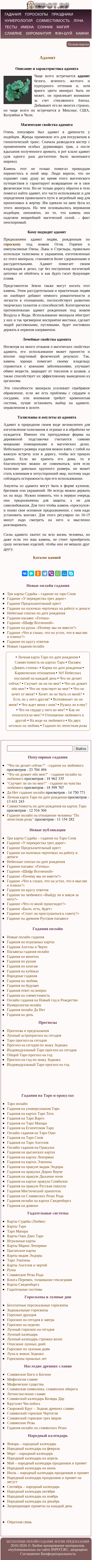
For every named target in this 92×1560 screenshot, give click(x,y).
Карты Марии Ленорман (27, 1245)
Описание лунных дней (26, 1343)
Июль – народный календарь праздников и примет (48, 1472)
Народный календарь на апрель (32, 1457)
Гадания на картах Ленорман (30, 1156)
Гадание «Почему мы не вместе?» (34, 876)
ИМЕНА (27, 27)
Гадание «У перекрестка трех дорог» (36, 842)
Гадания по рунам (21, 961)
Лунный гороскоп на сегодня (30, 1329)
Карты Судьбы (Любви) (26, 1221)
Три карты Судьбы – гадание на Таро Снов (41, 837)
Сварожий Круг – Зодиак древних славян (40, 1408)
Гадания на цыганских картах (31, 1151)
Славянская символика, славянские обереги (42, 1388)
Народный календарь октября (31, 1491)
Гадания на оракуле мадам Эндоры (35, 1166)
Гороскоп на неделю (23, 1324)
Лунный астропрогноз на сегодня (34, 1035)
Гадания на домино (22, 1205)
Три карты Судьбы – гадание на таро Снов (41, 593)
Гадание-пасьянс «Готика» (28, 866)
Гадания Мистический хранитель (34, 1190)
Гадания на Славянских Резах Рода (35, 1195)
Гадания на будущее (23, 985)
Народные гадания (22, 975)
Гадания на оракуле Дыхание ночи (35, 1176)
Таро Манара (17, 1231)
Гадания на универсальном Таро (33, 1108)
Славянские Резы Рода (25, 1274)
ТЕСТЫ (11, 27)
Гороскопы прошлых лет (27, 1358)
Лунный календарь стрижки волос (35, 1338)
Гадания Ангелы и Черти (27, 946)
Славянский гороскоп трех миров (34, 1417)
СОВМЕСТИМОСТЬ (53, 21)
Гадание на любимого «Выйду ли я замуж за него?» (43, 896)
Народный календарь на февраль (33, 1448)
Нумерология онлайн (24, 1004)
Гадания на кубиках (23, 970)
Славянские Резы (21, 1422)
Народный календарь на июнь (31, 1467)
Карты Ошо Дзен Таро (25, 1235)
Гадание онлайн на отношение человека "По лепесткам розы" (43, 817)
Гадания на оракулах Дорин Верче (35, 1171)
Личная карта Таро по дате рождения (37, 796)
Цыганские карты (21, 1250)
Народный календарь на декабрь (33, 1501)
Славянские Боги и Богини (29, 1374)
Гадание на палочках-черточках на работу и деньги (42, 854)
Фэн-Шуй (63, 33)
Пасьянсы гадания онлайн (28, 951)
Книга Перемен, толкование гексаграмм (39, 1279)
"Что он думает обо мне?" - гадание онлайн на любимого (44, 776)
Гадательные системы (24, 1289)
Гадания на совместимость (28, 995)
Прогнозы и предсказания (28, 1030)
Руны (11, 1269)
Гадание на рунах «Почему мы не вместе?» (42, 627)
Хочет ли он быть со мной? (60, 693)
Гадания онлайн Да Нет (26, 1009)
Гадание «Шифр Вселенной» (30, 871)
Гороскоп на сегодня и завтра (30, 1319)
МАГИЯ (63, 27)
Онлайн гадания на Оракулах (30, 1147)
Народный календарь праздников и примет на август (44, 1479)
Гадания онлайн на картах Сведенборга (39, 1200)
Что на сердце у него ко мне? (42, 709)
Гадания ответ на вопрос (27, 990)
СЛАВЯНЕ (13, 33)
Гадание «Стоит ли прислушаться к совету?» (43, 913)
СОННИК (45, 27)
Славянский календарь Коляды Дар (35, 1398)
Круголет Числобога (23, 1403)
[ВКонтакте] (25, 573)
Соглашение (30, 1553)
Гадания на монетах (23, 956)
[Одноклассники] (38, 573)
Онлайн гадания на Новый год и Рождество (42, 999)
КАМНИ (82, 33)
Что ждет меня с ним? (39, 704)
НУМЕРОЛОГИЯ (19, 21)
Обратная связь (19, 1521)
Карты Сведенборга (23, 1284)
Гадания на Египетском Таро (30, 1127)
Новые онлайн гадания (25, 936)
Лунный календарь (22, 1334)
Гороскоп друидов (21, 1314)
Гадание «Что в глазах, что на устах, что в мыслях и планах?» (47, 882)
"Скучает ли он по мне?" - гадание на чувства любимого (44, 785)
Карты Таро (16, 1226)
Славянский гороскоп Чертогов (32, 1413)
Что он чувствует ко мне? (49, 688)
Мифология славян (22, 1379)
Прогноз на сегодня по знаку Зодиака (37, 1044)
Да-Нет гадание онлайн (26, 792)
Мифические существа (25, 1384)
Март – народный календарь (30, 1453)
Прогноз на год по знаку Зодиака (33, 1059)
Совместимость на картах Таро (40, 662)
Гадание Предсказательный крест (34, 847)
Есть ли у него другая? (31, 699)
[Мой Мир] (64, 573)
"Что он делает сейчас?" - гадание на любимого (45, 765)
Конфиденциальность (58, 1553)
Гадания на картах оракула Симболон (37, 1181)
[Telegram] (44, 573)
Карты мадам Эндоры (24, 1255)
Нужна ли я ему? (73, 704)
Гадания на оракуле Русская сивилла (36, 1185)
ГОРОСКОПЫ (36, 14)
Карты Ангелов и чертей (27, 1264)
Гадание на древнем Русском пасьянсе (37, 918)
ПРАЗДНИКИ (62, 14)
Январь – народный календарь (31, 1443)
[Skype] (71, 573)
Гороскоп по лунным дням (28, 1348)
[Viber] (51, 573)
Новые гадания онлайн (25, 646)
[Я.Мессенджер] (31, 573)
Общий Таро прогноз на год (29, 1054)
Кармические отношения (35, 672)
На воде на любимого (47, 720)
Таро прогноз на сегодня (27, 1040)
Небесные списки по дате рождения (36, 861)
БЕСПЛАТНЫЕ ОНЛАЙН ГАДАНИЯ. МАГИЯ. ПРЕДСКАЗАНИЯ (48, 1541)
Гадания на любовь (22, 980)
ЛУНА (78, 21)
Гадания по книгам (22, 965)
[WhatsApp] (58, 573)
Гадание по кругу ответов (28, 889)
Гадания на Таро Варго (25, 1118)
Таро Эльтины (18, 1260)
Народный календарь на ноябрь (32, 1496)
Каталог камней (47, 557)
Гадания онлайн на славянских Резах (37, 1427)
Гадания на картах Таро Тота (30, 1113)
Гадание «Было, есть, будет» (29, 908)
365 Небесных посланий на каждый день (47, 675)
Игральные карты (21, 1240)
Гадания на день (20, 1014)
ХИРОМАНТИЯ (38, 33)
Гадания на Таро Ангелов (28, 1142)
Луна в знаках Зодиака (25, 1353)
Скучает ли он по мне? (42, 683)
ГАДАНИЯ (13, 14)
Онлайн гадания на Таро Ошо (31, 1132)
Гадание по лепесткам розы (65, 725)
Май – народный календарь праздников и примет (47, 1462)
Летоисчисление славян (26, 1393)
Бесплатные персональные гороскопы (37, 1304)
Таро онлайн (17, 1103)
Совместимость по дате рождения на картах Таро (46, 805)
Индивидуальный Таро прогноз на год (38, 1064)
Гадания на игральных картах (31, 941)
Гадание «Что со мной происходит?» (36, 903)
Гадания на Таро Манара (27, 1123)
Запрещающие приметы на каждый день (39, 1505)
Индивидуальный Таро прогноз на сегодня (41, 1049)
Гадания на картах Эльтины (29, 1161)
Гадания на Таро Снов (25, 1137)
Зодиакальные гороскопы (27, 1309)
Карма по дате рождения (62, 667)
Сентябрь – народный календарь (33, 1486)
